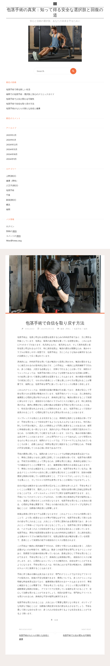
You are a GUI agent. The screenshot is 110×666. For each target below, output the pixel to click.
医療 (56, 620)
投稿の (11, 231)
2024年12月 (12, 144)
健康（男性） (12, 180)
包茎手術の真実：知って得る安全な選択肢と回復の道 (55, 12)
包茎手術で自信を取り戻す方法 (20, 103)
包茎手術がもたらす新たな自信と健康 (23, 108)
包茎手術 (10, 190)
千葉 (8, 195)
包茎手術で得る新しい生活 (18, 89)
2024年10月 (11, 154)
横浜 (8, 204)
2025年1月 (11, 140)
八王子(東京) (12, 185)
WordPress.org (14, 240)
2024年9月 (11, 159)
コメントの (13, 236)
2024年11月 (11, 149)
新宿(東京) (11, 200)
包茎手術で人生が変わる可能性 (20, 99)
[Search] (73, 71)
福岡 (8, 209)
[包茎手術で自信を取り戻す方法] (55, 286)
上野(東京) (11, 176)
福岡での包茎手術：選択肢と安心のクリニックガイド (30, 94)
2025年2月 (11, 135)
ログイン (10, 226)
